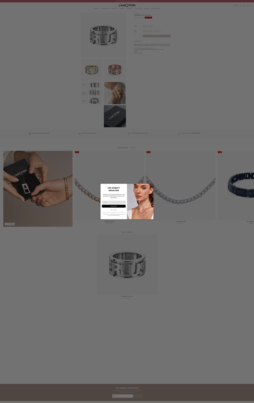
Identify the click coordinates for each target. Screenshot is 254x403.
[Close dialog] (152, 185)
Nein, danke (114, 209)
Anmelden (114, 206)
